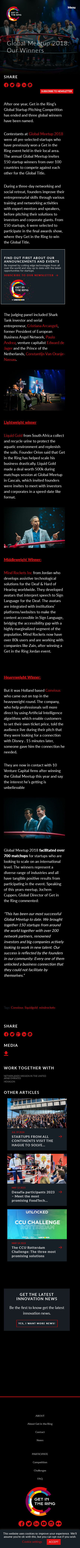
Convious (52, 690)
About (40, 1415)
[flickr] (59, 1524)
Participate (40, 1454)
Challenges (40, 1470)
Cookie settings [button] (32, 1541)
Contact (39, 1432)
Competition (40, 1462)
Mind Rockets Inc (18, 572)
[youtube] (44, 1524)
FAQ (40, 1478)
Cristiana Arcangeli (42, 325)
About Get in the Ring (40, 1423)
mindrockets (47, 1007)
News (40, 1440)
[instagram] (51, 1524)
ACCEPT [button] (53, 1541)
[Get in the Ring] (18, 13)
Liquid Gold (13, 435)
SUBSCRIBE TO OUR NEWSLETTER (29, 275)
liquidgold (31, 1007)
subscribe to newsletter (56, 91)
